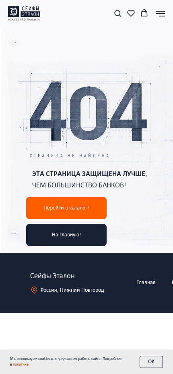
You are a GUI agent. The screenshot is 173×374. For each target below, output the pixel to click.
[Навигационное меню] (160, 13)
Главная (146, 283)
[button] (118, 13)
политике (21, 364)
